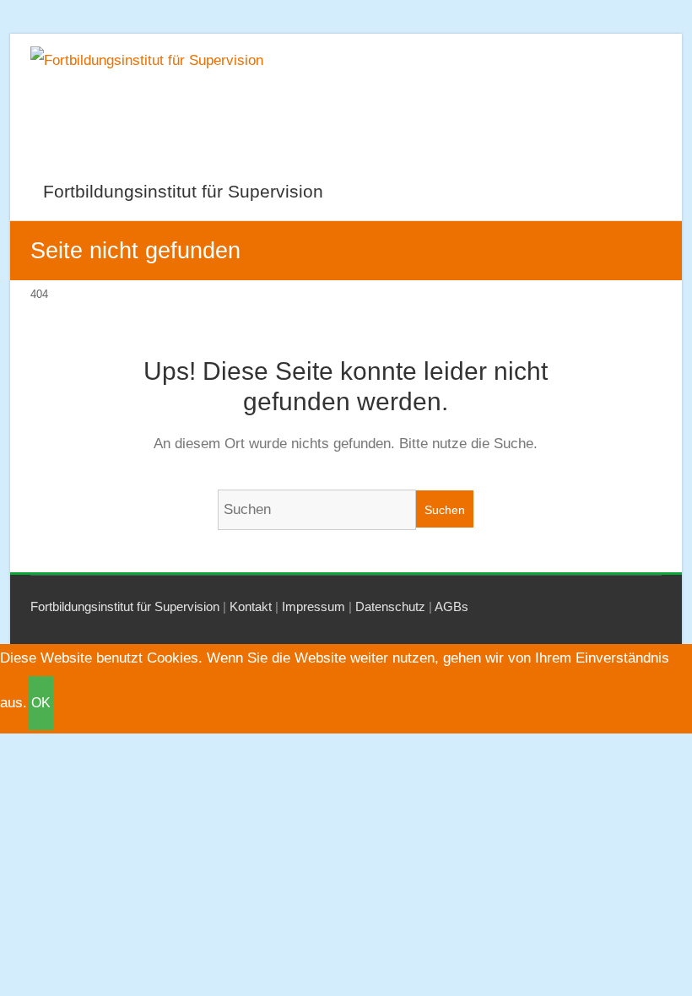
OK (41, 703)
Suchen (444, 510)
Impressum (313, 606)
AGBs (451, 606)
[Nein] (63, 706)
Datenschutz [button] (390, 606)
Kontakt (251, 606)
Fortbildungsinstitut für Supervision (183, 191)
